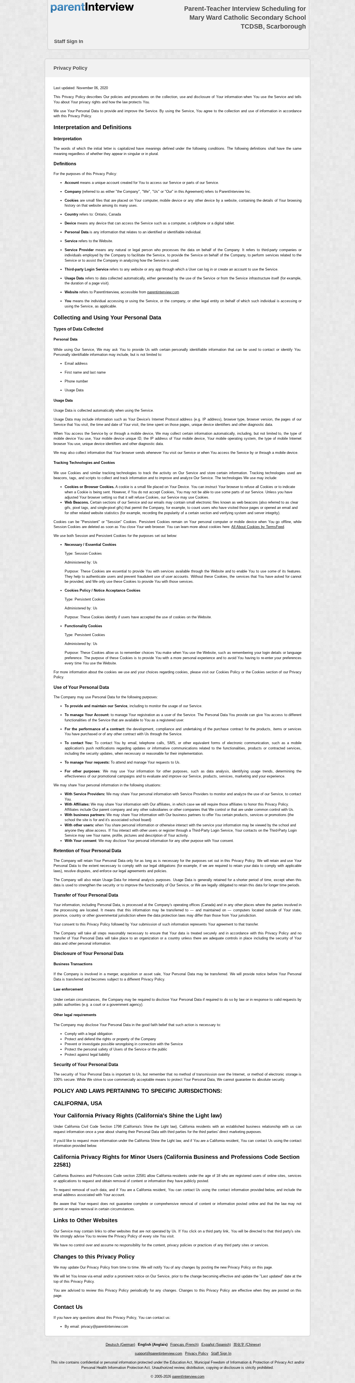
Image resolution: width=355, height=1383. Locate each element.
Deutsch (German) (120, 1344)
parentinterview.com (163, 292)
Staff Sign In (68, 41)
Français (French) (184, 1344)
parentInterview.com (188, 1376)
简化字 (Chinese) (247, 1344)
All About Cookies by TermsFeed (257, 527)
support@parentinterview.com (158, 1353)
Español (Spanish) (216, 1344)
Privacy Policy (196, 1353)
